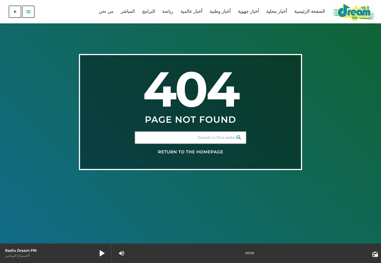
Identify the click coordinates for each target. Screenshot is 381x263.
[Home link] (354, 12)
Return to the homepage (190, 151)
